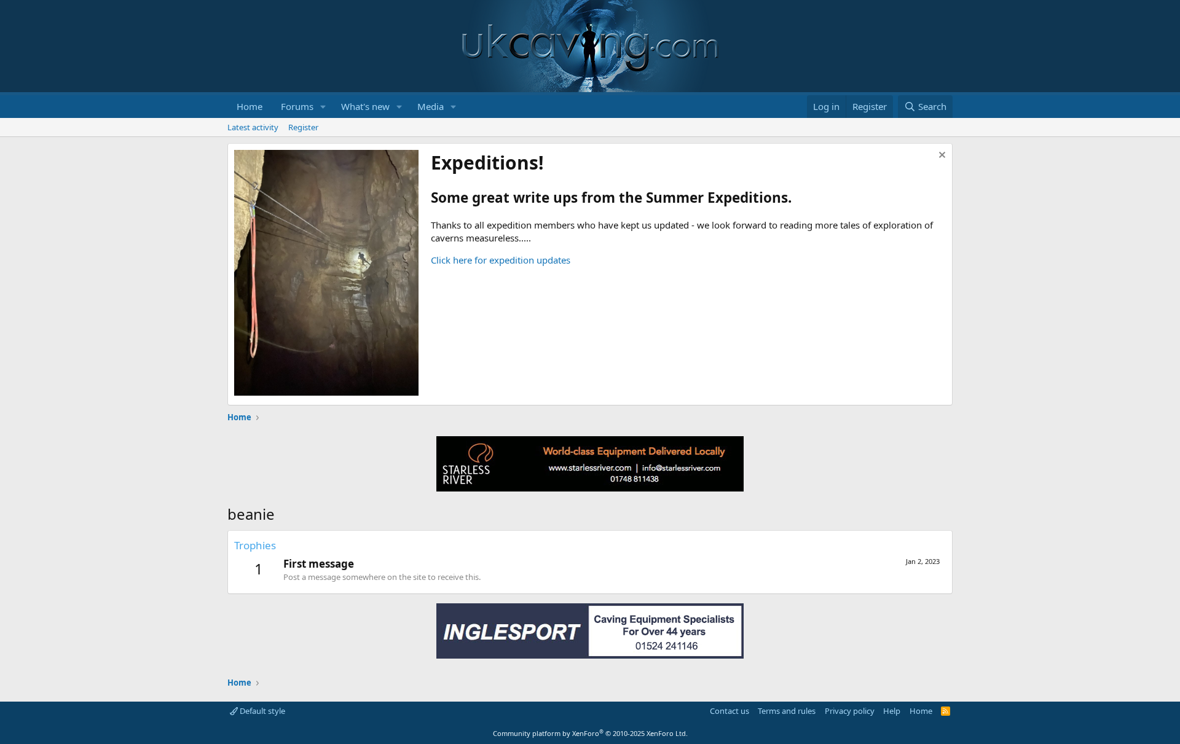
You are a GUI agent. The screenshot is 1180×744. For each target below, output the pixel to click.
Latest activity (252, 127)
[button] (323, 106)
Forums (297, 106)
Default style (261, 710)
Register (303, 127)
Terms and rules (787, 710)
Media (430, 106)
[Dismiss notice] (940, 156)
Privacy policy (850, 710)
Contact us (729, 710)
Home (249, 106)
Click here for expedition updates (500, 260)
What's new (365, 106)
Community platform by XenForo (590, 733)
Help (891, 710)
